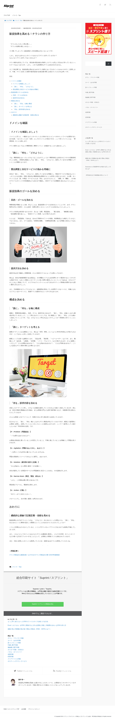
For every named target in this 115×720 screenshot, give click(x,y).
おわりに (14, 112)
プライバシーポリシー (34, 709)
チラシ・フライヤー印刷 (16, 638)
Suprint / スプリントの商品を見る (42, 604)
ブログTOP (7, 15)
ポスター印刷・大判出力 (16, 649)
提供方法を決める (19, 98)
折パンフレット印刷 (14, 643)
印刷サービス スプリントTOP (11, 709)
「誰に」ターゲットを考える (22, 106)
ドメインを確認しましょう (21, 83)
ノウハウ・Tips (16, 15)
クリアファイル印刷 (14, 659)
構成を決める (15, 101)
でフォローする (24, 671)
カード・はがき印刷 (14, 640)
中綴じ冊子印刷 (13, 645)
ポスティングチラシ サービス (17, 661)
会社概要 (23, 709)
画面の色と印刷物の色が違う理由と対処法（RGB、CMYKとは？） (29, 629)
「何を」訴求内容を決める (21, 109)
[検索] (108, 64)
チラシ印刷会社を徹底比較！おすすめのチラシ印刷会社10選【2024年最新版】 (34, 555)
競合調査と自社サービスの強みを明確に (26, 89)
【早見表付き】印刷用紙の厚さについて (96, 175)
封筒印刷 (10, 656)
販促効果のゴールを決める (19, 92)
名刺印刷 (10, 654)
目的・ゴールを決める (20, 95)
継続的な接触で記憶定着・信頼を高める (26, 115)
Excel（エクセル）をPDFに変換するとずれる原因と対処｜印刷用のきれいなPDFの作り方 (37, 625)
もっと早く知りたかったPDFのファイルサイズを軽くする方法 (28, 621)
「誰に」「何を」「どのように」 (24, 86)
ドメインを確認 (16, 81)
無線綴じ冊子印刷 (13, 647)
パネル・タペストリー (15, 652)
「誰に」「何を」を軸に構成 (22, 103)
